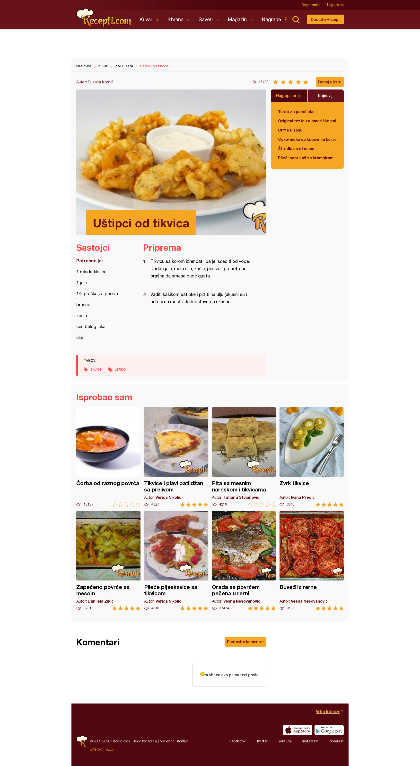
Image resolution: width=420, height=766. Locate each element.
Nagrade (271, 19)
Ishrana (175, 19)
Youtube (285, 741)
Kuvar (146, 19)
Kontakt (182, 741)
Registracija (311, 5)
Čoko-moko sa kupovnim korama (307, 139)
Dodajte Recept (325, 19)
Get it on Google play (329, 730)
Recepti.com (104, 17)
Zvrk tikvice (312, 457)
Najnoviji (325, 95)
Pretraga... (295, 19)
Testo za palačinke (296, 111)
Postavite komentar (245, 641)
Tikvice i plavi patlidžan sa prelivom (176, 457)
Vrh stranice (328, 711)
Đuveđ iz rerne (312, 561)
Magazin (237, 19)
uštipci (120, 369)
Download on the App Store (297, 730)
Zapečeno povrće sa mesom (108, 561)
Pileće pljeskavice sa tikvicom (176, 561)
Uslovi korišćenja (144, 741)
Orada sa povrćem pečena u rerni (244, 561)
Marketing (167, 741)
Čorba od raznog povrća (108, 457)
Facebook (237, 741)
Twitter (262, 741)
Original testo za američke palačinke (307, 120)
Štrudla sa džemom (296, 148)
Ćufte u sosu (290, 130)
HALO (109, 749)
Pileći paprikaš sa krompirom (305, 157)
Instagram (310, 741)
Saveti (206, 19)
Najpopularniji (289, 95)
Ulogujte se (334, 5)
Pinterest (336, 741)
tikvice (96, 369)
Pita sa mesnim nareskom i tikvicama (244, 457)
